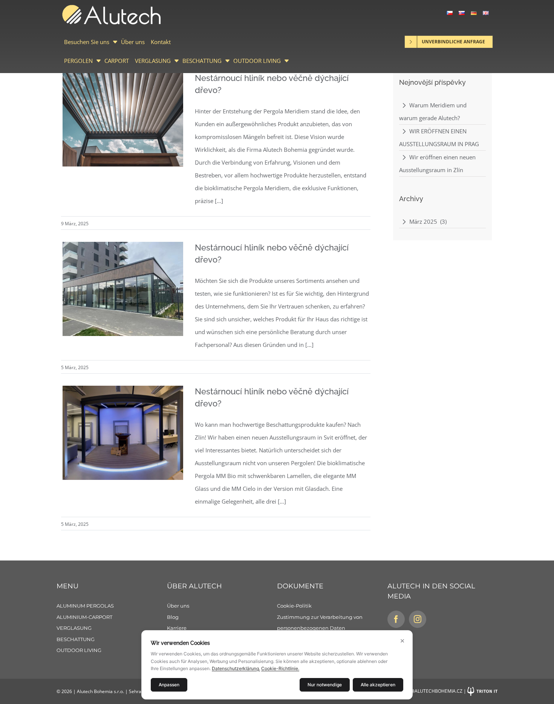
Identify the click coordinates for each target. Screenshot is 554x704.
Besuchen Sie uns (86, 42)
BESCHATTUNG (202, 60)
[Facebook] (396, 619)
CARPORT (116, 60)
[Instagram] (417, 619)
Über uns (133, 42)
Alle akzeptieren (378, 684)
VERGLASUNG (153, 60)
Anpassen (169, 684)
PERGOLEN (78, 60)
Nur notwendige (325, 684)
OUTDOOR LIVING (257, 60)
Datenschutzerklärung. (236, 668)
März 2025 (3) (428, 221)
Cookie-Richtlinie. (280, 668)
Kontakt (161, 42)
